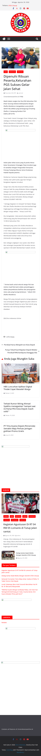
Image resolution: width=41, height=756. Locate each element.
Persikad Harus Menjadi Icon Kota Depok (19, 345)
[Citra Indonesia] (4, 38)
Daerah (6, 516)
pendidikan (15, 520)
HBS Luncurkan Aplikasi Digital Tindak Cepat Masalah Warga (18, 388)
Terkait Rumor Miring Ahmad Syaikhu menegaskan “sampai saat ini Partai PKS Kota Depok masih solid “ (20, 407)
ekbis (5, 71)
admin (18, 535)
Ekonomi (18, 516)
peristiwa (20, 71)
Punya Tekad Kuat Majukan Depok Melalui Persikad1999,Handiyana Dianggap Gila (21, 351)
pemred (21, 93)
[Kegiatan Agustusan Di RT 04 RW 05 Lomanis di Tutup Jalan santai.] (20, 503)
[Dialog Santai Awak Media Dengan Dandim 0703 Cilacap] (8, 555)
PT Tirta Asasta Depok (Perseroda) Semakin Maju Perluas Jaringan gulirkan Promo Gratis (19, 428)
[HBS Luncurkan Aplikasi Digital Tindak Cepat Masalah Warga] (20, 365)
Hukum (25, 516)
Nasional (6, 520)
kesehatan (12, 71)
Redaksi (4, 622)
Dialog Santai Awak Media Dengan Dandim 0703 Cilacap (26, 554)
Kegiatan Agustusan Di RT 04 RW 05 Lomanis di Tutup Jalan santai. (20, 528)
